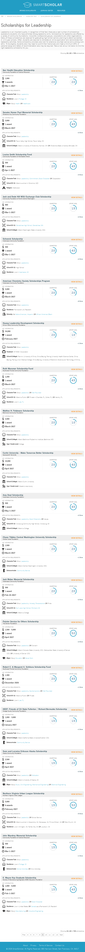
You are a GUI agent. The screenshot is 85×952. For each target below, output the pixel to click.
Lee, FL (21, 402)
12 (53, 934)
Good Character (44, 178)
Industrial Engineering (36, 911)
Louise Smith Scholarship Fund (17, 155)
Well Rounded (36, 392)
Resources (61, 10)
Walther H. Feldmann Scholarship (18, 411)
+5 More (80, 813)
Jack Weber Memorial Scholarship (18, 579)
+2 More (80, 132)
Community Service (23, 570)
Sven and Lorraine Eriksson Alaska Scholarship (25, 751)
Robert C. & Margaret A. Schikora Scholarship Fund (27, 667)
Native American (20, 314)
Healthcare (26, 103)
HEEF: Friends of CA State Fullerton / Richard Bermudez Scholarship (35, 709)
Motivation (35, 775)
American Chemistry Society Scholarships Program (26, 281)
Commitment (33, 178)
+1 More (80, 90)
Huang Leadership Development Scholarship (23, 323)
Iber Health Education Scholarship (18, 70)
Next (61, 934)
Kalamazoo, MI (24, 272)
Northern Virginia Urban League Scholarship (23, 793)
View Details (76, 71)
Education (18, 658)
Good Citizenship (35, 519)
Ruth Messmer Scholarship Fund (18, 369)
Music (17, 784)
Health (17, 103)
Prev (23, 934)
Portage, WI (22, 99)
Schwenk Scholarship (13, 239)
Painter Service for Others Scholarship (21, 622)
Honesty (32, 603)
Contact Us (59, 945)
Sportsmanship (34, 691)
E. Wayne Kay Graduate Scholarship (19, 878)
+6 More (80, 301)
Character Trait (31, 16)
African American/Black (44, 314)
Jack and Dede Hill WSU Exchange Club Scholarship (27, 197)
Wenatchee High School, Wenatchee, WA (29, 225)
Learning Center (47, 10)
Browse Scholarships (28, 10)
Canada (33, 906)
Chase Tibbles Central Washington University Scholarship (29, 537)
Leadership (25, 94)
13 (57, 934)
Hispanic (30, 314)
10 (46, 934)
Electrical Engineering (58, 784)
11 (50, 934)
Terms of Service (45, 945)
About (25, 945)
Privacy (33, 945)
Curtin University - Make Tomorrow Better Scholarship (28, 453)
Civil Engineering (25, 784)
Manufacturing (20, 911)
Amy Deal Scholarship (13, 495)
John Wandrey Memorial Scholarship (20, 836)
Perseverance (40, 603)
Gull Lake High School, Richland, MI (28, 608)
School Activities (22, 869)
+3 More (80, 174)
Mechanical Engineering (40, 784)
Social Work (29, 658)
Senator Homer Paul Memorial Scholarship (22, 112)
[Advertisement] (41, 61)
